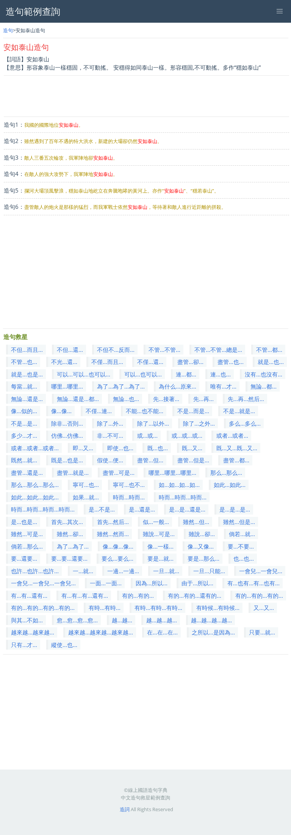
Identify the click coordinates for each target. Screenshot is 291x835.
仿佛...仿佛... (67, 435)
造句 (8, 30)
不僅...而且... (107, 361)
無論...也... (126, 399)
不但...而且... (27, 349)
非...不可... (110, 435)
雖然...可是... (27, 534)
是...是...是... (234, 509)
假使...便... (110, 460)
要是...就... (160, 558)
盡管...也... (230, 361)
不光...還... (64, 361)
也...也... (243, 558)
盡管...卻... (190, 361)
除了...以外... (153, 423)
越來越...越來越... (32, 632)
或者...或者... (232, 435)
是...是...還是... (187, 509)
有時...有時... (104, 607)
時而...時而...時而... (183, 497)
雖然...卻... (70, 534)
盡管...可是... (119, 472)
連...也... (220, 374)
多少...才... (24, 435)
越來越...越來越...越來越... (100, 632)
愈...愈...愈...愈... (77, 620)
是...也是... (24, 522)
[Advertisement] (146, 96)
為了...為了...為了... (121, 386)
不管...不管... (164, 349)
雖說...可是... (159, 534)
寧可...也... (86, 484)
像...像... (61, 411)
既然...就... (24, 460)
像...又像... (201, 546)
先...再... (203, 399)
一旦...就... (166, 571)
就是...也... (271, 361)
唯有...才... (223, 386)
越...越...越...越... (211, 620)
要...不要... (241, 546)
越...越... (122, 620)
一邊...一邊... (123, 571)
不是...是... (24, 423)
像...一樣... (160, 546)
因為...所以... (151, 583)
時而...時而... (129, 497)
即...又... (83, 448)
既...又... (192, 448)
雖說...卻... (202, 534)
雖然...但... (196, 522)
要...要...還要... (69, 558)
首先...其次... (67, 522)
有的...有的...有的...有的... (43, 607)
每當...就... (24, 386)
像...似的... (24, 411)
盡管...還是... (27, 472)
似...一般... (156, 522)
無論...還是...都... (78, 399)
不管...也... (24, 361)
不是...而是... (193, 411)
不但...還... (70, 349)
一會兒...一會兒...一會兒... (43, 583)
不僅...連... (99, 411)
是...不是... (102, 509)
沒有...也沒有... (263, 374)
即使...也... (120, 448)
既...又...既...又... (236, 448)
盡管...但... (150, 460)
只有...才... (24, 644)
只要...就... (262, 632)
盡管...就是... (73, 472)
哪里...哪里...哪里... (172, 472)
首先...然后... (113, 522)
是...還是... (142, 509)
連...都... (186, 374)
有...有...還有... (29, 595)
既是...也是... (67, 460)
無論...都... (263, 386)
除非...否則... (67, 423)
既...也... (157, 448)
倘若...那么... (27, 546)
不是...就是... (239, 411)
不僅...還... (150, 361)
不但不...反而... (116, 349)
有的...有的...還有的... (194, 595)
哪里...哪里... (67, 386)
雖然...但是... (239, 522)
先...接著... (166, 399)
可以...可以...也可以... (83, 374)
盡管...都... (236, 460)
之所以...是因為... (213, 632)
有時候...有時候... (217, 607)
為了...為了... (73, 546)
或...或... (147, 435)
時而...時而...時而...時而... (43, 509)
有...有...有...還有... (84, 595)
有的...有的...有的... (259, 595)
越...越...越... (161, 620)
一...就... (83, 571)
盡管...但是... (193, 460)
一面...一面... (106, 583)
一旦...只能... (209, 571)
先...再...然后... (246, 399)
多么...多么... (245, 423)
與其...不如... (27, 620)
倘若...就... (242, 534)
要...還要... (24, 558)
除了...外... (110, 423)
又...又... (263, 607)
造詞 (125, 809)
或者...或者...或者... (35, 448)
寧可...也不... (129, 484)
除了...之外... (199, 423)
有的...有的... (138, 595)
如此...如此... (230, 484)
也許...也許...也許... (35, 571)
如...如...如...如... (179, 484)
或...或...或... (187, 435)
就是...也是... (27, 374)
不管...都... (269, 349)
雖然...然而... (113, 534)
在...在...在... (162, 632)
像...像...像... (118, 546)
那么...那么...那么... (35, 484)
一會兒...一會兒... (260, 571)
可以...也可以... (143, 374)
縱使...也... (64, 644)
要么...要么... (117, 558)
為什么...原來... (177, 386)
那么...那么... (226, 472)
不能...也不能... (144, 411)
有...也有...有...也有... (253, 583)
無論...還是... (27, 399)
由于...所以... (197, 583)
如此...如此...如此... (35, 497)
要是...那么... (203, 558)
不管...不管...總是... (218, 349)
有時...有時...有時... (158, 607)
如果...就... (86, 497)
